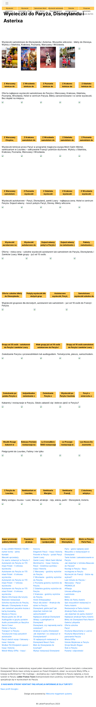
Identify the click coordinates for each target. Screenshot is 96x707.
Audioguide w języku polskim (15, 619)
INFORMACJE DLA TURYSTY (59, 684)
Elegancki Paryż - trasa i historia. (48, 551)
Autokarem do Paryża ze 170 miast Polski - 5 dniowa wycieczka (14, 566)
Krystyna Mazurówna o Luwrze (78, 631)
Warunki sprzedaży (10, 557)
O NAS (4, 684)
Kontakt (5, 554)
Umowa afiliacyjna (73, 591)
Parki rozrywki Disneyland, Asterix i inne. (67, 542)
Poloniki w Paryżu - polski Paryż (47, 554)
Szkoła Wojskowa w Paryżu (77, 642)
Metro (67, 597)
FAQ (34, 684)
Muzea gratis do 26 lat (12, 617)
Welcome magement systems (59, 694)
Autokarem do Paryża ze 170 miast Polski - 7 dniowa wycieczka (14, 583)
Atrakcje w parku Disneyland (46, 631)
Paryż (67, 628)
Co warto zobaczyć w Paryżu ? (16, 560)
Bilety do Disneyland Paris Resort (79, 619)
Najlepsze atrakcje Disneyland (46, 617)
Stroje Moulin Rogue (74, 645)
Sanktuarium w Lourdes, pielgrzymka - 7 (29, 493)
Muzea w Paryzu (9, 614)
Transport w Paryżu (10, 631)
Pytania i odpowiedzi (74, 650)
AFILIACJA (41, 684)
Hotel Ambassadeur (42, 600)
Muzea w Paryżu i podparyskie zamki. (48, 542)
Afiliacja (68, 588)
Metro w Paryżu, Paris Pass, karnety (86, 542)
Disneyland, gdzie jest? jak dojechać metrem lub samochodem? (45, 611)
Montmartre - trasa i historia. (46, 563)
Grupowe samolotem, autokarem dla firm (86, 11)
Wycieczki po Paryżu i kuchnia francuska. (67, 396)
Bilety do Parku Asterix (75, 600)
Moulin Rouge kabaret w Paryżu (9, 445)
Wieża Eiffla (70, 639)
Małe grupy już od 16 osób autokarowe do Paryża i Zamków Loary (48, 347)
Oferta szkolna (71, 625)
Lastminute (69, 594)
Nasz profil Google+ (10, 689)
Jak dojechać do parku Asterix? (79, 614)
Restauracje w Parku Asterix (77, 608)
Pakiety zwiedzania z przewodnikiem (86, 245)
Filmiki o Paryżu (9, 628)
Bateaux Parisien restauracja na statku (29, 445)
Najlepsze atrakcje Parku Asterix (79, 617)
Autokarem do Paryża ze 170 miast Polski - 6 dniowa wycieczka (14, 574)
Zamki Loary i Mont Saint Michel (47, 560)
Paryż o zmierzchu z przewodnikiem (86, 396)
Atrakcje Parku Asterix (74, 611)
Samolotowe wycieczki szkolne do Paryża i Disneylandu (84, 296)
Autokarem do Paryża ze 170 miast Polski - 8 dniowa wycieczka (14, 591)
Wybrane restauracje (11, 600)
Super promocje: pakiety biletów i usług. (9, 542)
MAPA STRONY (14, 684)
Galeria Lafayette (72, 622)
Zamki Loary (38, 557)
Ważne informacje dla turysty (15, 597)
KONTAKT (26, 684)
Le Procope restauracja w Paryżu (67, 445)
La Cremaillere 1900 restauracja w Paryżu (48, 445)
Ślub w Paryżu (71, 648)
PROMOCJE (70, 585)
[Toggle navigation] (7, 3)
